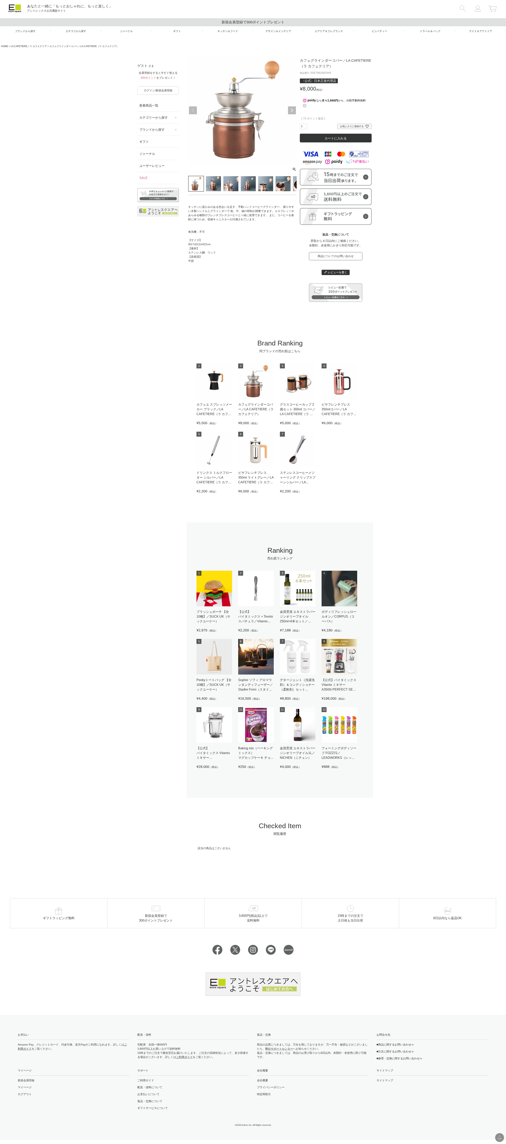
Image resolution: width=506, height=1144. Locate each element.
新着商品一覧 (148, 105)
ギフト (144, 141)
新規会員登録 (26, 1080)
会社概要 (262, 1080)
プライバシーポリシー (271, 1087)
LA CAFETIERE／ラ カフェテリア (29, 46)
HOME (4, 46)
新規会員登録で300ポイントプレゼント (253, 22)
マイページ (25, 1087)
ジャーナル (147, 153)
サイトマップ (385, 1080)
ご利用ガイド (184, 1057)
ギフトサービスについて (152, 1108)
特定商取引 (264, 1094)
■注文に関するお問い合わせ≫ (395, 1051)
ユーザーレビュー (152, 165)
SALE (143, 178)
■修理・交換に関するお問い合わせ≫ (399, 1058)
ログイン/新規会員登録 (158, 90)
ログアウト (25, 1094)
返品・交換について (149, 1101)
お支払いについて (148, 1094)
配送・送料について (149, 1087)
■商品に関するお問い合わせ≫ (395, 1044)
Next (292, 110)
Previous (193, 110)
